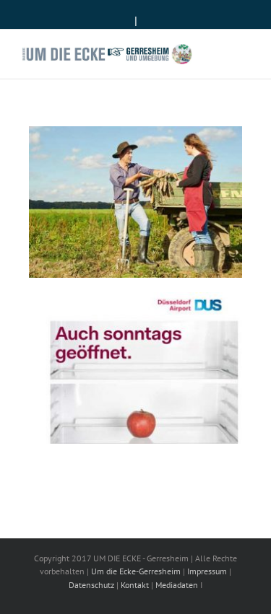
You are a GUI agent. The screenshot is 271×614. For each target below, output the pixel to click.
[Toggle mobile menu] (243, 51)
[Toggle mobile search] (217, 51)
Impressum (207, 571)
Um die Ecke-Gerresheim (136, 571)
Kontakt (135, 584)
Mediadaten (176, 584)
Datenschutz (91, 584)
